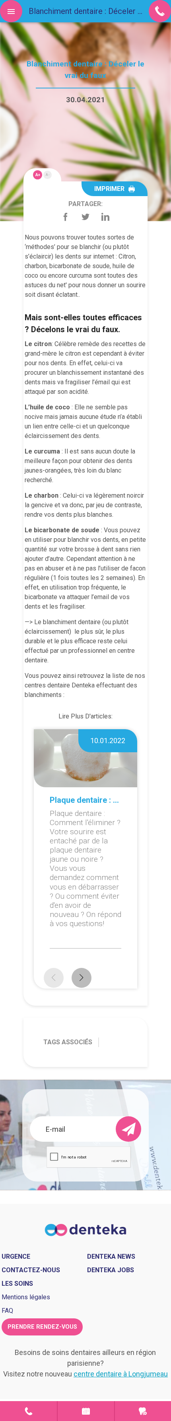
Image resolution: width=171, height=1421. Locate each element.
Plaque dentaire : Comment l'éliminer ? (85, 800)
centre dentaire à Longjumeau (121, 1374)
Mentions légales (26, 1297)
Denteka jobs (110, 1270)
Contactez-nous (31, 1270)
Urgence (143, 1411)
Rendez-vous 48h (86, 1411)
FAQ (7, 1310)
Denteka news (111, 1256)
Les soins (17, 1283)
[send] (128, 1129)
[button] (81, 978)
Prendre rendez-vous (42, 1327)
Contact (28, 1411)
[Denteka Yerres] (86, 1229)
